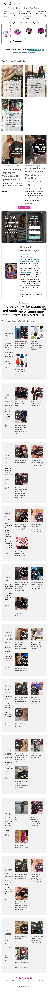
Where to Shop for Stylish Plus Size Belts (21, 403)
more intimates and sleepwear (7, 486)
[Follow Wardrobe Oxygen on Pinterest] (31, 978)
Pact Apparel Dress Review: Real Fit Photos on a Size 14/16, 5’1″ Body (36, 87)
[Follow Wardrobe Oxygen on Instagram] (17, 978)
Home (6, 980)
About (13, 980)
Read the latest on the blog (6, 958)
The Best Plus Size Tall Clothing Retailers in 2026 (36, 403)
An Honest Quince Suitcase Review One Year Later (36, 755)
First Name (31, 224)
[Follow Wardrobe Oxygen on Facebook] (20, 978)
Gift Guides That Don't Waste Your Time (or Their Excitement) (12, 114)
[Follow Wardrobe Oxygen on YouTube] (25, 978)
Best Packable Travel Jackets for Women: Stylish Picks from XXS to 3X (21, 757)
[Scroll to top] (45, 987)
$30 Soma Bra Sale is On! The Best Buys (21, 462)
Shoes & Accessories (30, 165)
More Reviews (6, 899)
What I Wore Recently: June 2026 (20, 817)
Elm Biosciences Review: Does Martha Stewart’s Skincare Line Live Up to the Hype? (36, 528)
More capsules (6, 369)
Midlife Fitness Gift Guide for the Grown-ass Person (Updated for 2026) (12, 122)
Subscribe (34, 237)
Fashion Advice (35, 81)
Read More (6, 191)
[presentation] (12, 149)
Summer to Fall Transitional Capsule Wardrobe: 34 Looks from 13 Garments (37, 345)
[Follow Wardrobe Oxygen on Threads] (23, 978)
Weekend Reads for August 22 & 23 (12, 90)
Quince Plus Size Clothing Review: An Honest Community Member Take (21, 429)
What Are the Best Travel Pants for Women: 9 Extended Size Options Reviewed (21, 785)
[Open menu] (45, 3)
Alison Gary (15, 13)
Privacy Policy (30, 980)
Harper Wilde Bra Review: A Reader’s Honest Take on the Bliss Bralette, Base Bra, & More (37, 464)
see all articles (24, 207)
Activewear (38, 165)
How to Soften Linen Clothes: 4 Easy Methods (20, 725)
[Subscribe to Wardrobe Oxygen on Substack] (28, 978)
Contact (20, 980)
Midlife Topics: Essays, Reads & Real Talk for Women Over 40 (12, 84)
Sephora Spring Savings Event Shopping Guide (20, 553)
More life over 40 (7, 666)
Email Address (33, 230)
